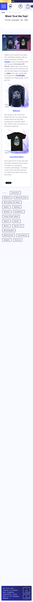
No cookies (27, 596)
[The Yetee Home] (10, 6)
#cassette (15, 193)
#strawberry (22, 235)
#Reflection (8, 235)
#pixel (6, 226)
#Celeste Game (21, 197)
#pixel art (18, 226)
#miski (16, 221)
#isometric (19, 211)
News (3, 12)
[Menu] (3, 6)
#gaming (17, 207)
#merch (6, 221)
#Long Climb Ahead (11, 216)
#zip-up (18, 240)
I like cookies (27, 590)
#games (6, 207)
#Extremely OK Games (12, 202)
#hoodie (7, 211)
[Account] (20, 6)
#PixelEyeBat (9, 230)
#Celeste (7, 197)
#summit (7, 240)
